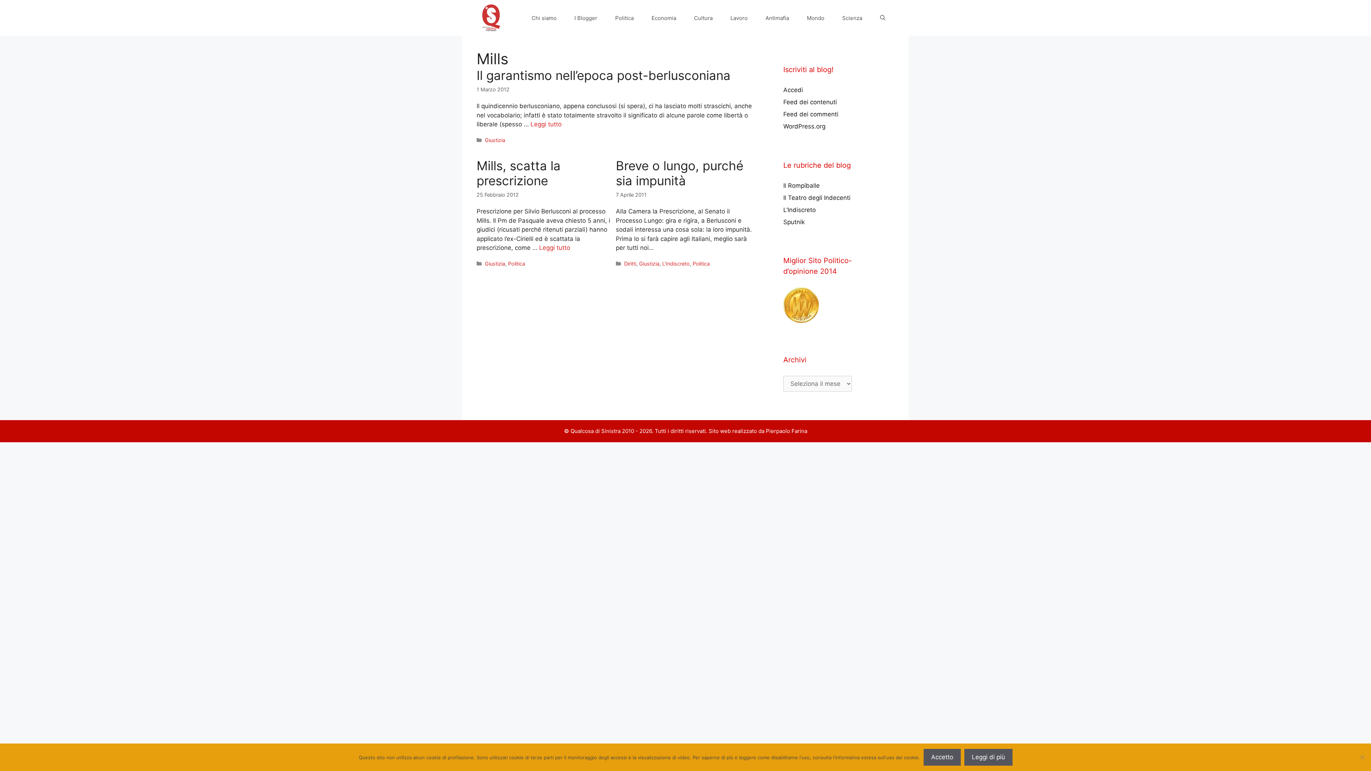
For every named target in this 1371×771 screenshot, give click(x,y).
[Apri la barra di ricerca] (882, 18)
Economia (664, 18)
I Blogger (585, 18)
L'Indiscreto (676, 264)
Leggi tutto (546, 124)
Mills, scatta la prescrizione (519, 173)
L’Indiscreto (799, 209)
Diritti (630, 264)
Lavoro (739, 18)
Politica (624, 18)
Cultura (703, 18)
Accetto (942, 757)
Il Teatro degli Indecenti (816, 197)
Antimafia (777, 18)
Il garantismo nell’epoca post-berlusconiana (603, 75)
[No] (1362, 757)
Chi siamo (544, 18)
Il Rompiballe (801, 185)
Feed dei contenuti (810, 102)
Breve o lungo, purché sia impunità (679, 173)
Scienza (852, 18)
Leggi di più (988, 757)
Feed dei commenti (810, 114)
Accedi (793, 90)
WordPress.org (804, 126)
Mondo (815, 18)
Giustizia (495, 140)
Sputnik (794, 222)
